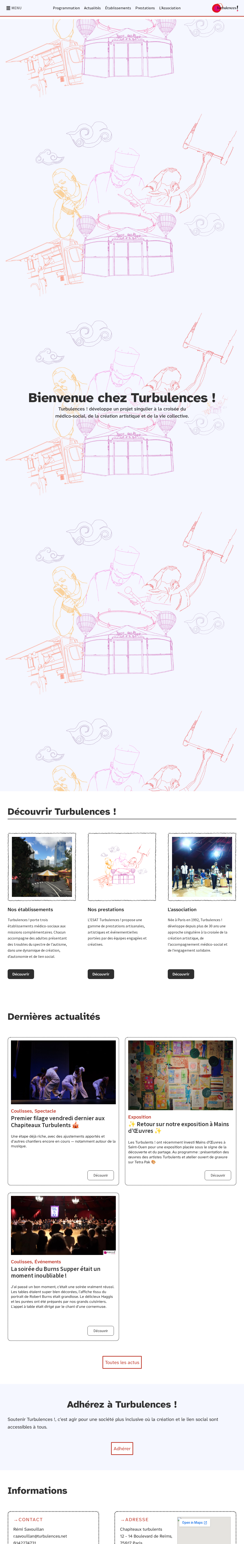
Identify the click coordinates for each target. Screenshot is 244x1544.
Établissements (118, 8)
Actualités (92, 8)
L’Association (170, 8)
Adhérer (122, 1448)
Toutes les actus (122, 1362)
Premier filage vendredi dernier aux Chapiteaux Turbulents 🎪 (58, 1121)
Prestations (145, 8)
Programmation (66, 8)
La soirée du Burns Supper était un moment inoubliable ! (56, 1272)
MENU (16, 7)
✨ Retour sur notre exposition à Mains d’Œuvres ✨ (178, 1127)
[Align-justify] (8, 8)
